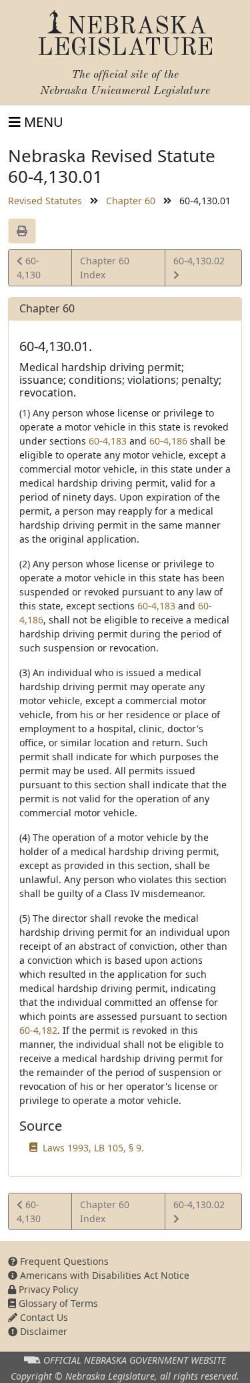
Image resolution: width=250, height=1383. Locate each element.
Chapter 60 (130, 200)
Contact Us (42, 1317)
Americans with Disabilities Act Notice (103, 1275)
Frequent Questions (63, 1261)
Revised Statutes (45, 200)
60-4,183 (108, 441)
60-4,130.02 (199, 267)
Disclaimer (42, 1331)
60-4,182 (38, 1030)
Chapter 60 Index (104, 267)
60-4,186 (168, 441)
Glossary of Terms (57, 1303)
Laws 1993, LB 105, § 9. (93, 1147)
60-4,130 (35, 267)
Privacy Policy (47, 1289)
